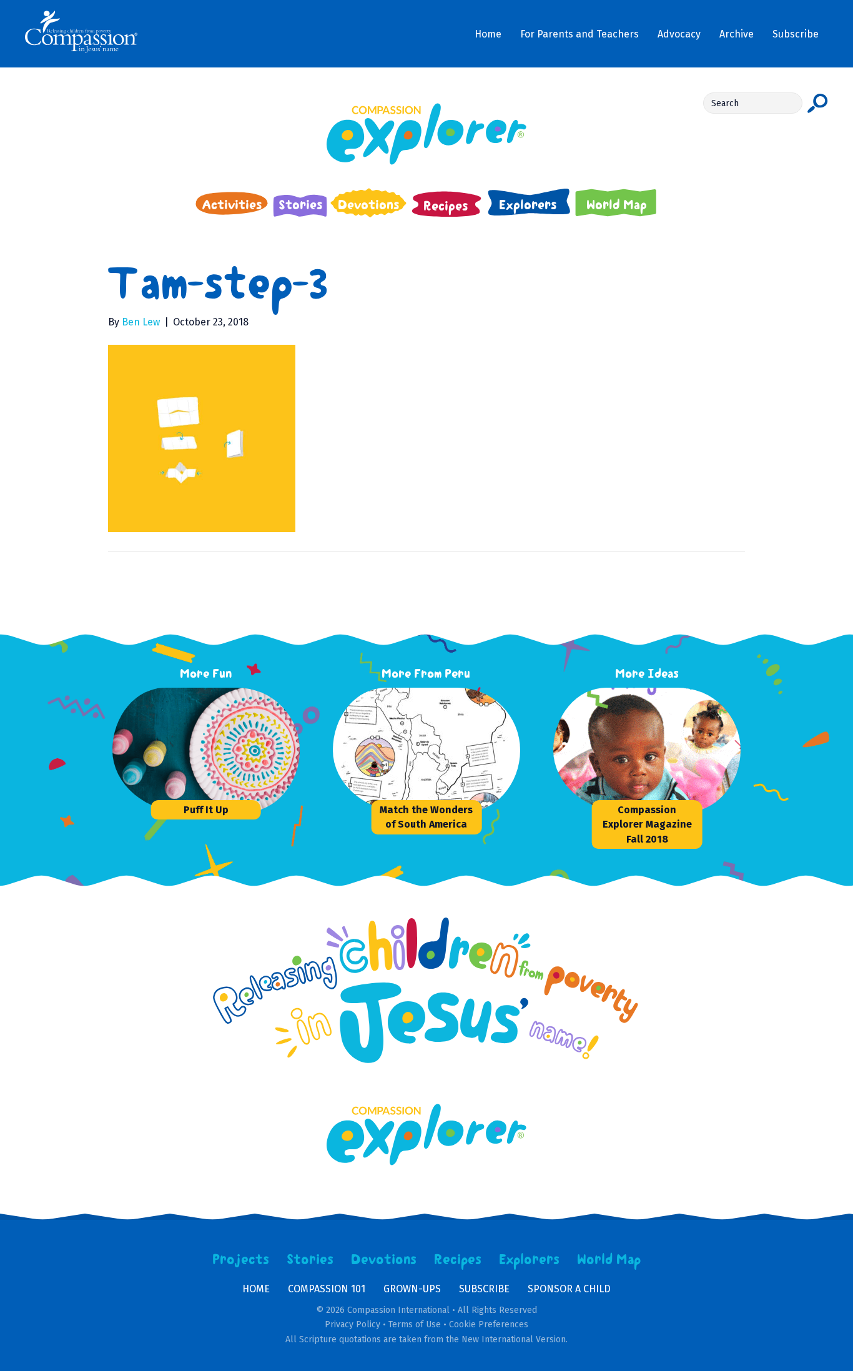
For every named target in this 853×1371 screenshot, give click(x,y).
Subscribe (484, 1289)
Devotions (384, 1259)
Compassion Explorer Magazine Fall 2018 (647, 824)
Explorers (530, 1259)
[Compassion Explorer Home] (426, 134)
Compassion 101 (326, 1289)
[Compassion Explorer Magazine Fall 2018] (647, 750)
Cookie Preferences (488, 1324)
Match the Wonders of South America (426, 817)
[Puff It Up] (206, 750)
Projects (241, 1259)
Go (817, 103)
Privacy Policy (352, 1324)
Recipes (458, 1259)
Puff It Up (206, 810)
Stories (310, 1259)
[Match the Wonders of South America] (426, 750)
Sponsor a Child (569, 1289)
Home (256, 1289)
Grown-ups (412, 1289)
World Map (609, 1259)
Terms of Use (414, 1324)
